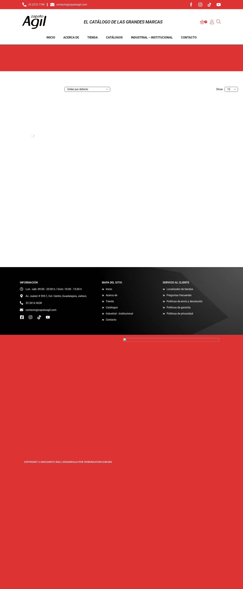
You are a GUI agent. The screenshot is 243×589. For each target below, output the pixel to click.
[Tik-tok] (209, 4)
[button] (203, 22)
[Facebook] (191, 4)
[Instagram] (200, 4)
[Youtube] (219, 4)
